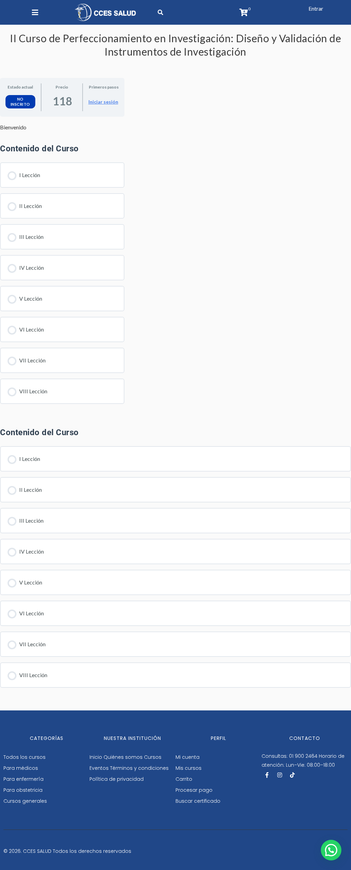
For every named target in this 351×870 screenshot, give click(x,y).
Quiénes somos (123, 757)
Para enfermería (23, 779)
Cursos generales (25, 801)
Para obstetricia (23, 790)
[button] (316, 8)
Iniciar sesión (103, 102)
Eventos (99, 768)
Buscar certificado (198, 801)
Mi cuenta (187, 757)
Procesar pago (194, 790)
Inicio (95, 757)
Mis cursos (189, 768)
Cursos (152, 757)
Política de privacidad (116, 779)
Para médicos (20, 768)
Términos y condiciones (139, 768)
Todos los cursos (24, 757)
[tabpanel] (62, 127)
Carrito (184, 779)
